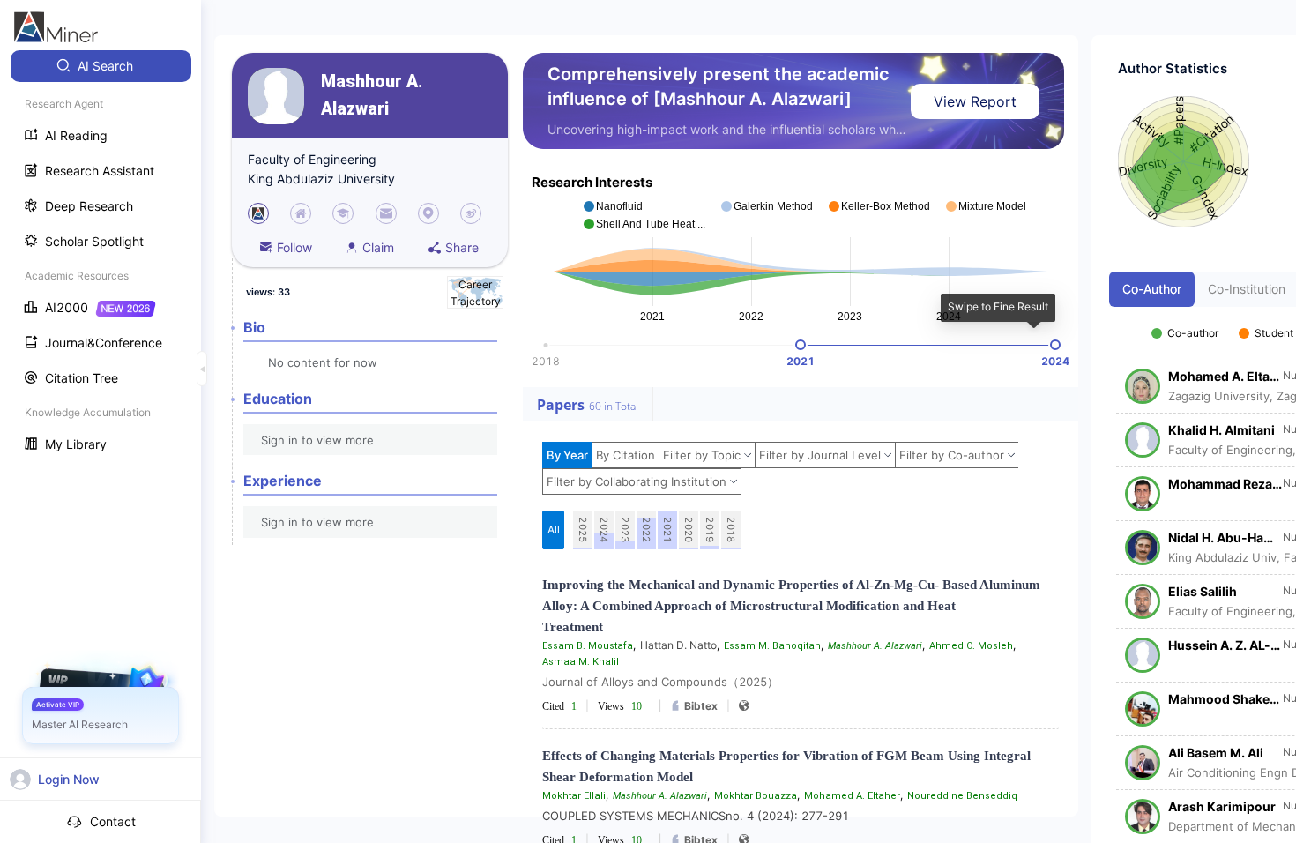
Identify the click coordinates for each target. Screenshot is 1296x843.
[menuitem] (101, 66)
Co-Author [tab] (1151, 288)
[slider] (800, 345)
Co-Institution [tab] (1246, 288)
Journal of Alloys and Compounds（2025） (660, 682)
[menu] (100, 257)
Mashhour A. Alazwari (371, 95)
